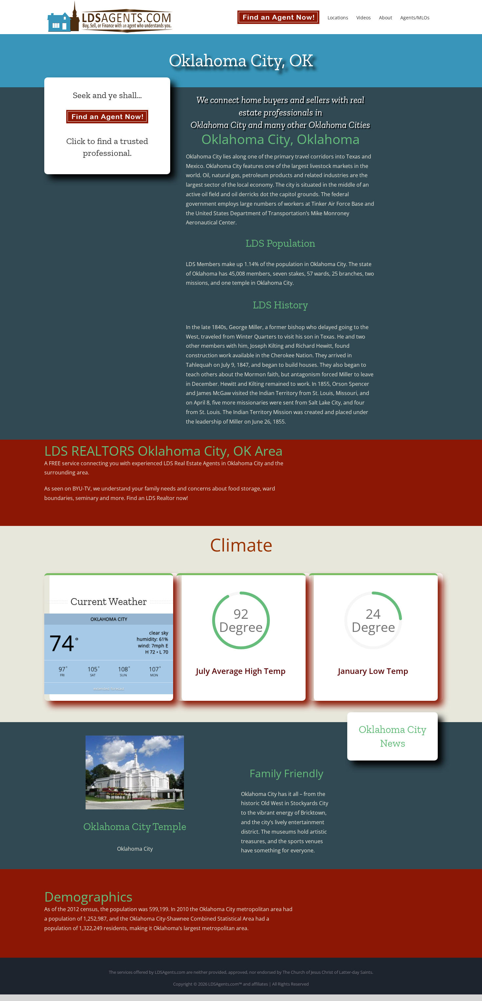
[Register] (107, 116)
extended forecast (108, 688)
